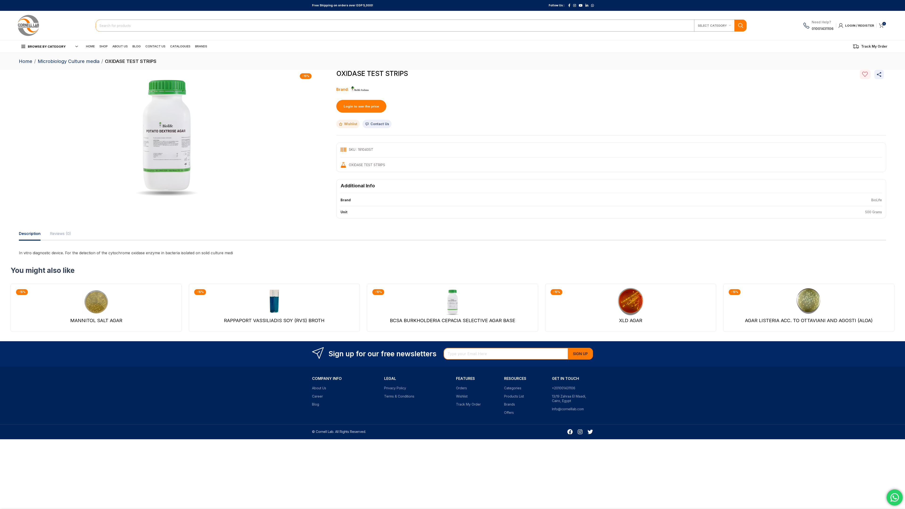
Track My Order (468, 404)
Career (317, 396)
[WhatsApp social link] (592, 5)
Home (25, 61)
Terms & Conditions (399, 396)
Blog (315, 404)
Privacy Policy (395, 388)
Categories (512, 388)
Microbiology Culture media (68, 61)
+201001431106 (563, 388)
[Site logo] (28, 25)
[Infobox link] (870, 46)
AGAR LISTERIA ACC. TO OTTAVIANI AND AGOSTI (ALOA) (809, 320)
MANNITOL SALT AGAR (96, 320)
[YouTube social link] (580, 5)
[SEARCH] (741, 26)
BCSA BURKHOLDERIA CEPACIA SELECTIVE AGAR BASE (452, 320)
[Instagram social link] (574, 5)
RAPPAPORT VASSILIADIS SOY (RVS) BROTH (274, 320)
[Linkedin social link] (587, 5)
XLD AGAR (630, 320)
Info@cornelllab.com (568, 409)
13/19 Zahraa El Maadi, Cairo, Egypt (569, 398)
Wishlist (462, 396)
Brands (509, 404)
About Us (319, 388)
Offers (509, 412)
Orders (461, 388)
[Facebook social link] (569, 5)
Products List (514, 396)
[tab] (30, 233)
